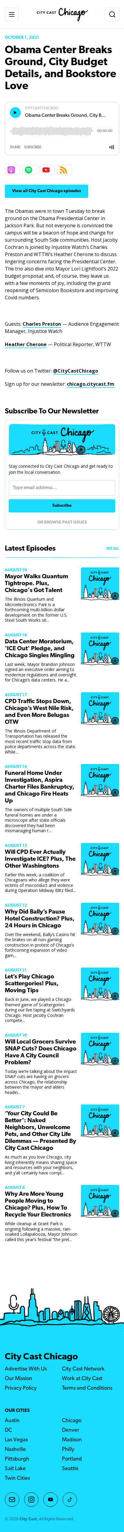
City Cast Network (83, 1369)
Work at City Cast (82, 1379)
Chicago (72, 1421)
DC (8, 1430)
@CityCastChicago (75, 370)
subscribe (32, 147)
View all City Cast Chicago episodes (46, 191)
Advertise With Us (26, 1369)
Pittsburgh (17, 1459)
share (15, 147)
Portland (72, 1459)
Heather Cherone (26, 344)
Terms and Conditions (87, 1388)
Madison (72, 1440)
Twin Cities (17, 1478)
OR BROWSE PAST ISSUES (62, 522)
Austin (12, 1421)
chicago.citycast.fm (90, 384)
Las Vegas (16, 1440)
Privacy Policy (21, 1388)
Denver (70, 1430)
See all (112, 549)
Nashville (15, 1449)
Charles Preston (42, 324)
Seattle (70, 1469)
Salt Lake (15, 1469)
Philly (68, 1449)
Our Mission (18, 1379)
